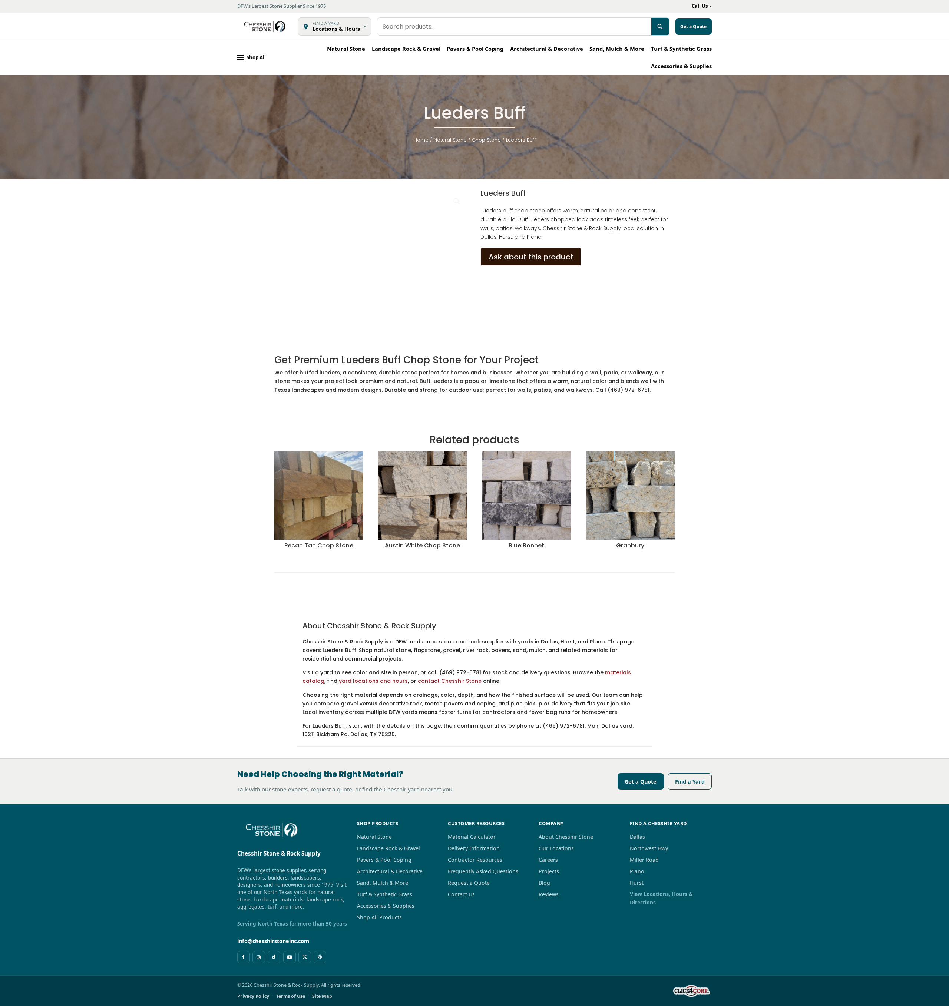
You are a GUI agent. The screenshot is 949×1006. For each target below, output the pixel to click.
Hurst (637, 882)
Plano (637, 871)
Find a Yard (690, 781)
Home (421, 139)
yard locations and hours (373, 681)
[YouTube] (289, 957)
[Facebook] (243, 957)
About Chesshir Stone (566, 836)
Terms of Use (290, 996)
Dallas (637, 836)
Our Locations (556, 848)
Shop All (256, 57)
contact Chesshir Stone (450, 681)
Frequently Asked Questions (483, 871)
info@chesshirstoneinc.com (273, 940)
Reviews (549, 894)
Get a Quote (641, 781)
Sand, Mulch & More (616, 48)
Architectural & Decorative (546, 48)
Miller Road (644, 859)
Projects (549, 871)
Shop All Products (379, 917)
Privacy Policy (253, 996)
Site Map (322, 996)
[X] (304, 957)
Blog (544, 882)
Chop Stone (486, 139)
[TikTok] (274, 957)
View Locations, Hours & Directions (661, 898)
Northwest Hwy (649, 848)
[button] (456, 201)
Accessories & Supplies (681, 66)
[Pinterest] (320, 957)
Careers (548, 859)
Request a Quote (469, 882)
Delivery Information (474, 848)
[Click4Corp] (692, 990)
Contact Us (461, 894)
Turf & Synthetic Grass (681, 48)
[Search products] (660, 26)
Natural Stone (346, 48)
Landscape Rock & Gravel (406, 48)
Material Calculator (472, 836)
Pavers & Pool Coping (475, 48)
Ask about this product (531, 257)
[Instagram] (258, 957)
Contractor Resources (475, 859)
